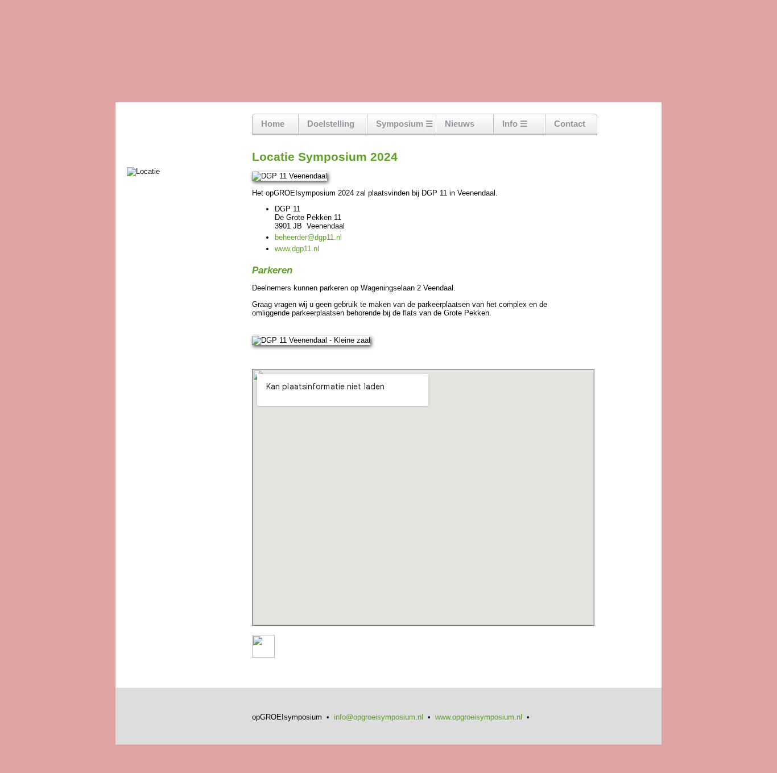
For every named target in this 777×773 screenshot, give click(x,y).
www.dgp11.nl (297, 248)
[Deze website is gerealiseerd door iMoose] (541, 717)
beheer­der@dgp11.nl (308, 237)
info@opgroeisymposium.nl (378, 717)
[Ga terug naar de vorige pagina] (263, 655)
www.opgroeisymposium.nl (478, 717)
